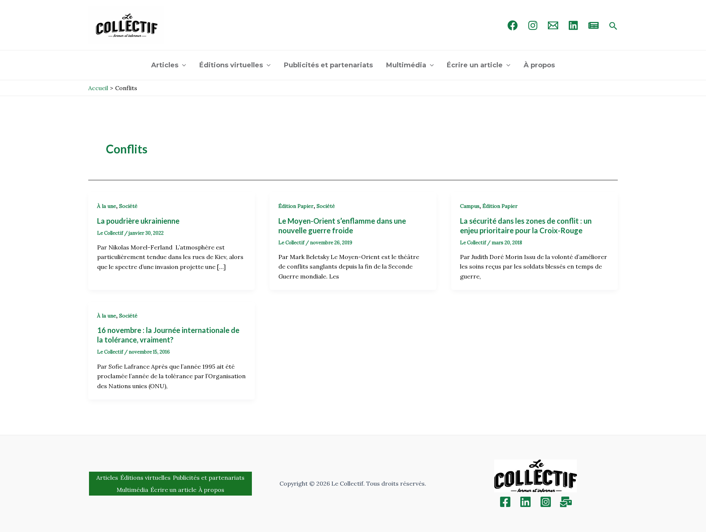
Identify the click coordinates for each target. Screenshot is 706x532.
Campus (469, 206)
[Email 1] (553, 25)
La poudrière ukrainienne (139, 220)
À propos (539, 65)
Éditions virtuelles (231, 65)
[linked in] (573, 25)
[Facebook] (512, 25)
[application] (182, 65)
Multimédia (406, 65)
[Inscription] (566, 502)
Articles (164, 65)
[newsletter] (593, 25)
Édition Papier (296, 206)
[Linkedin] (525, 502)
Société (128, 206)
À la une (106, 206)
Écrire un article (475, 65)
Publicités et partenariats (328, 65)
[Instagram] (533, 25)
